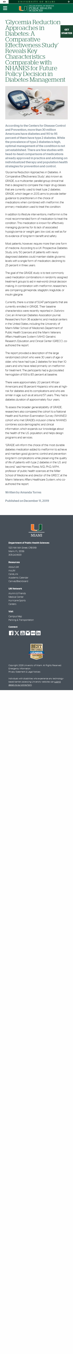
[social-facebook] (11, 633)
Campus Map (15, 616)
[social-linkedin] (38, 633)
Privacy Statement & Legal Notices (24, 672)
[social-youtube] (22, 633)
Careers (12, 604)
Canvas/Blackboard (18, 581)
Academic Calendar (18, 578)
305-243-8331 (15, 555)
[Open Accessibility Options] (4, 2)
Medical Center (16, 597)
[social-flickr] (33, 633)
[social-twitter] (17, 632)
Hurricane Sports (17, 600)
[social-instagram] (28, 633)
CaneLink (13, 574)
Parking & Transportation (21, 620)
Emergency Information (19, 669)
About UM (13, 567)
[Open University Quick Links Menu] (69, 2)
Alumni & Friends (17, 593)
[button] (65, 1344)
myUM (11, 571)
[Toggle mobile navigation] (5, 8)
